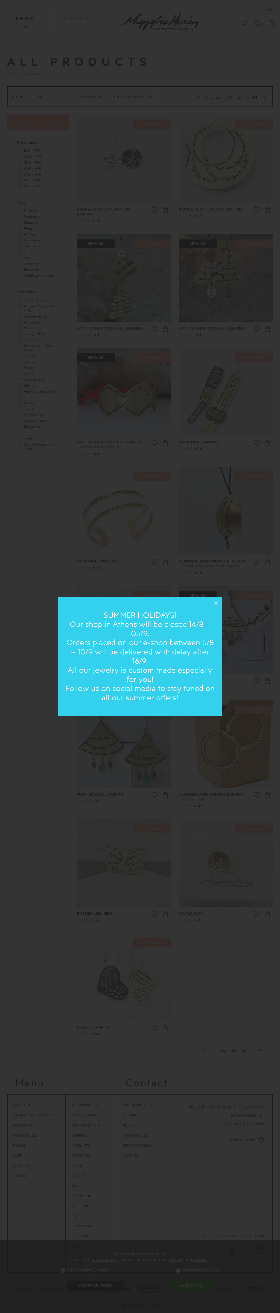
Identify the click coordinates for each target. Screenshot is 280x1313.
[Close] (216, 603)
